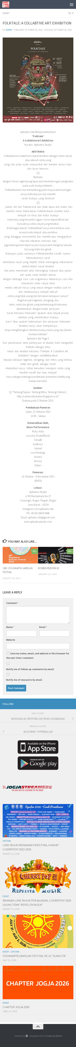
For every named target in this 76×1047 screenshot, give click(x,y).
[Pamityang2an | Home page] (6, 4)
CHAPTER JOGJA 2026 (16, 1007)
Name (10, 627)
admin (9, 29)
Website (10, 639)
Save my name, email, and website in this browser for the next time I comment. (37, 655)
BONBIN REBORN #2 (48, 568)
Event (6, 13)
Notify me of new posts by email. (24, 679)
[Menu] (71, 4)
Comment (12, 603)
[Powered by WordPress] (27, 1036)
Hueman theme (54, 1035)
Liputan (7, 840)
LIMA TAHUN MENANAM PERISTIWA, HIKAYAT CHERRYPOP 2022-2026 (31, 847)
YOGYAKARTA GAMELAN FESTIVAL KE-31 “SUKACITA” (34, 956)
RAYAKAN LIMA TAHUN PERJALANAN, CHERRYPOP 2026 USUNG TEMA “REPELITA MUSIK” (37, 903)
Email (43, 627)
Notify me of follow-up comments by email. (30, 669)
